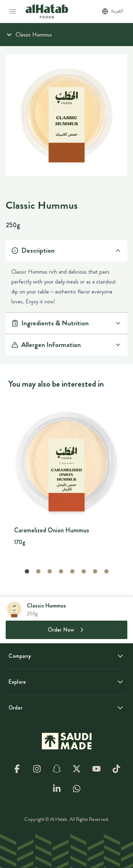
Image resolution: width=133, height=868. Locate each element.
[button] (27, 571)
